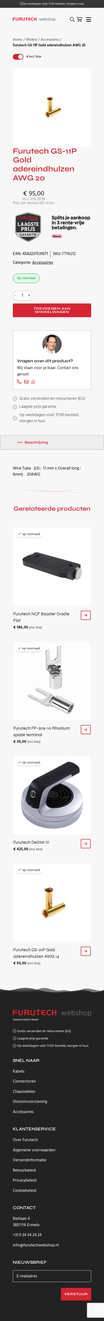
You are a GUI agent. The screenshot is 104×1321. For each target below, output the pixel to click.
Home (17, 40)
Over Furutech (25, 1140)
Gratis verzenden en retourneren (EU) (53, 4)
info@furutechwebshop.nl (36, 1245)
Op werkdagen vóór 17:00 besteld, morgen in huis (53, 1046)
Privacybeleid (25, 1180)
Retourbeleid (24, 1170)
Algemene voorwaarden (34, 1150)
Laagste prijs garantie (37, 407)
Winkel (31, 40)
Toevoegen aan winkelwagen (51, 310)
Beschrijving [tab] (36, 442)
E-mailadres (27, 1276)
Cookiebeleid (24, 1190)
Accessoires (50, 40)
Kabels (18, 1071)
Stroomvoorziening (30, 1101)
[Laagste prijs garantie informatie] (28, 227)
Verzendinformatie (29, 1160)
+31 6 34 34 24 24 (27, 1235)
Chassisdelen (24, 1091)
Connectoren (24, 1081)
